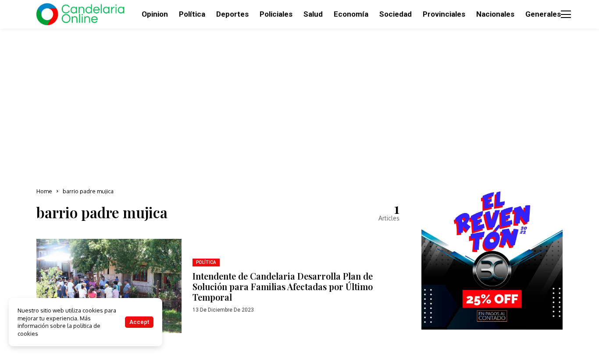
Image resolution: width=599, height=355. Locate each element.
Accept (139, 322)
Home (44, 191)
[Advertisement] (299, 105)
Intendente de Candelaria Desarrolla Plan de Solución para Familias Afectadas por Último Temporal (283, 286)
